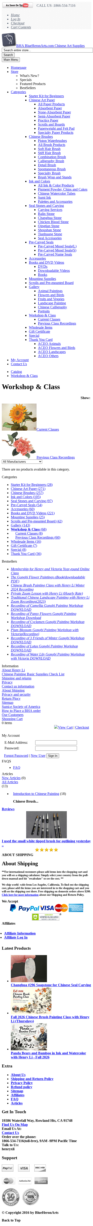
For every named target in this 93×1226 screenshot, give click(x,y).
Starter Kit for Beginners (46, 96)
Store (14, 72)
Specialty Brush (49, 173)
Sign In (52, 755)
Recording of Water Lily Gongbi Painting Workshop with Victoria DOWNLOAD (48, 656)
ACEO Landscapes (52, 352)
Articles (17, 1103)
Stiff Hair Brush (49, 153)
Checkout (17, 23)
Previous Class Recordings (57, 323)
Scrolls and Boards (51, 124)
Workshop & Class (42, 315)
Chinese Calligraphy (52, 307)
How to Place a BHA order (21, 711)
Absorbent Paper (50, 108)
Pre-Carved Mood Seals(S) (57, 250)
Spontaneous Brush (52, 169)
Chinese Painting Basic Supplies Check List (33, 674)
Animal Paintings (50, 291)
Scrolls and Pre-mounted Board (51, 283)
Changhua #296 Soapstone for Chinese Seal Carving (51, 985)
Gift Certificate (39, 331)
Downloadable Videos (54, 270)
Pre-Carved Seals (41, 242)
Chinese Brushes (41, 137)
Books (42, 275)
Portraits (44, 311)
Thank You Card (41, 340)
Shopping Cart (12, 719)
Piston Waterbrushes (52, 141)
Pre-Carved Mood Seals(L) (57, 246)
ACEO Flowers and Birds (56, 348)
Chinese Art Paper (42, 100)
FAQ (16, 767)
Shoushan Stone (49, 230)
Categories (18, 92)
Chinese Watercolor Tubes (56, 193)
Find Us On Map (15, 1125)
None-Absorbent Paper (54, 112)
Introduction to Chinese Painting (36, 794)
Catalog (16, 372)
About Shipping (13, 690)
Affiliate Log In (16, 937)
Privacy (7, 682)
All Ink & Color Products (56, 185)
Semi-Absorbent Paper (54, 116)
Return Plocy (11, 698)
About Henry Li (13, 670)
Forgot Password (16, 755)
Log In (15, 19)
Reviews (8, 809)
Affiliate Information (20, 933)
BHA (50, 46)
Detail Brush (47, 165)
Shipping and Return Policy (32, 1079)
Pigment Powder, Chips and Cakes (62, 189)
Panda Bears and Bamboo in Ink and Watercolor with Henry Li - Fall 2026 (48, 1055)
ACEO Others (48, 356)
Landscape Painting (52, 303)
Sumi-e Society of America (21, 707)
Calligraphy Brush (51, 161)
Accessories (37, 258)
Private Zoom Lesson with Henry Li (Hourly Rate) (47, 593)
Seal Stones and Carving (46, 206)
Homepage (18, 67)
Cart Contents (21, 27)
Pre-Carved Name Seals (55, 254)
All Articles (10, 782)
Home (15, 15)
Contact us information (18, 686)
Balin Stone (46, 214)
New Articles (11, 778)
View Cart (65, 727)
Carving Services (50, 210)
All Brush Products (51, 145)
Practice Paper (48, 120)
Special (34, 335)
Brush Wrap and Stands (55, 177)
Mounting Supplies (42, 279)
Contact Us (19, 364)
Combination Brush (52, 157)
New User (38, 755)
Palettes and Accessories (55, 201)
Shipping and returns (16, 678)
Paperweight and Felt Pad (56, 128)
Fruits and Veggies (51, 299)
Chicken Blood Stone (53, 222)
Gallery (34, 287)
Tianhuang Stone (50, 234)
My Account (20, 360)
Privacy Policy (22, 1083)
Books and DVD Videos (46, 262)
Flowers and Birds (51, 295)
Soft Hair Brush (49, 149)
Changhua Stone (50, 218)
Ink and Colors (39, 181)
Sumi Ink (44, 197)
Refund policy (21, 1087)
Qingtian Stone (48, 226)
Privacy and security (16, 694)
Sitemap (7, 702)
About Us (18, 1075)
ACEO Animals (49, 344)
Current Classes (49, 319)
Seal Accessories (50, 238)
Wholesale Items (40, 327)
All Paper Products (51, 104)
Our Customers (12, 715)
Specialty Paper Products (55, 132)
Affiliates (17, 1095)
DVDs (42, 266)
